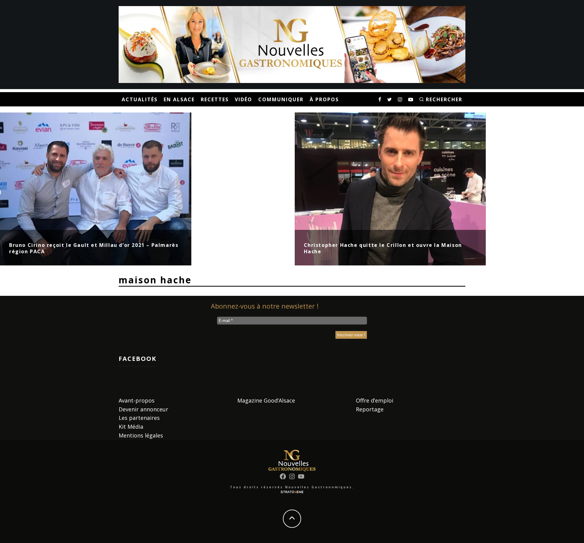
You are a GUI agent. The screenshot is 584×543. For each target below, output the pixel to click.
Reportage (370, 409)
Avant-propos (137, 400)
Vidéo (243, 99)
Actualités (140, 99)
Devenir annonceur (143, 409)
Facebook (137, 359)
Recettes (215, 99)
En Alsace (179, 99)
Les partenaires (139, 417)
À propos (324, 99)
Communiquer (281, 99)
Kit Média (131, 426)
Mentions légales (141, 435)
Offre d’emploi (374, 400)
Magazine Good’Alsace (266, 400)
